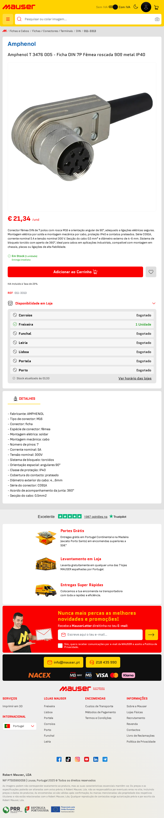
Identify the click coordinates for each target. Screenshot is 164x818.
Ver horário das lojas (135, 378)
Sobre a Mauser (137, 706)
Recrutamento (136, 718)
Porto (47, 730)
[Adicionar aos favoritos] (151, 272)
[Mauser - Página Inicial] (19, 7)
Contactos (133, 730)
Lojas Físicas (135, 712)
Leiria (47, 741)
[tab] (24, 398)
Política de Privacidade (141, 741)
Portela (48, 718)
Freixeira (49, 706)
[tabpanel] (82, 451)
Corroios (49, 724)
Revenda (132, 724)
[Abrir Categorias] (8, 19)
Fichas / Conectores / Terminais (52, 31)
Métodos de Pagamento (100, 712)
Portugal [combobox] (18, 726)
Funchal (49, 735)
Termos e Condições (98, 718)
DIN (78, 31)
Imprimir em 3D (13, 706)
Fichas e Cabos (20, 31)
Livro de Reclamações (141, 735)
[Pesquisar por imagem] (157, 19)
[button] (82, 303)
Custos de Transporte (99, 706)
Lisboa (48, 712)
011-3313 (21, 293)
